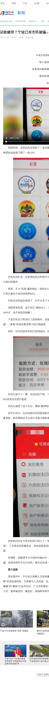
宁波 (25, 3)
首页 (2, 3)
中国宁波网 (20, 21)
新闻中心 (33, 21)
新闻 (14, 3)
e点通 (36, 3)
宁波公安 (29, 37)
